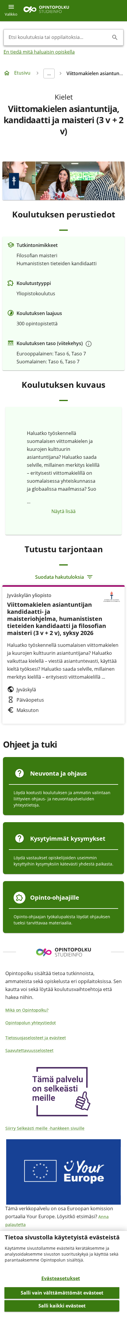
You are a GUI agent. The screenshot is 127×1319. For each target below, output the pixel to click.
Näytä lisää (63, 511)
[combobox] (59, 37)
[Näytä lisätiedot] (88, 343)
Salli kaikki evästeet (62, 1305)
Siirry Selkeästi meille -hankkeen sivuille (44, 1128)
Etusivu (22, 73)
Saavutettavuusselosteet (29, 1050)
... (49, 73)
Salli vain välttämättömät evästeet (62, 1293)
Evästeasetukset (60, 1278)
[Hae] (115, 37)
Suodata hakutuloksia (59, 577)
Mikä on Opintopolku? (26, 1010)
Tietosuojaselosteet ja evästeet (35, 1038)
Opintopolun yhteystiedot (30, 1022)
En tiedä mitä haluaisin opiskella (39, 52)
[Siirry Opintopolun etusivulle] (46, 11)
